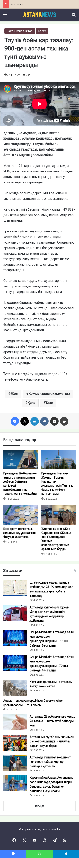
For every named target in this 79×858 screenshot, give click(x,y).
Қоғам (42, 30)
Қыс (49, 403)
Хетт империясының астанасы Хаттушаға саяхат (42, 4)
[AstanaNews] (39, 15)
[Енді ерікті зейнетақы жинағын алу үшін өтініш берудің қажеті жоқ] (20, 515)
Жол (14, 394)
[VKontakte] (44, 421)
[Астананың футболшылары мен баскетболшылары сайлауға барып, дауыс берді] (15, 743)
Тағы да (39, 806)
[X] (24, 421)
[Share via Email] (54, 421)
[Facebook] (15, 421)
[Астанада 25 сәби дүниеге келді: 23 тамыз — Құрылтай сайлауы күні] (15, 722)
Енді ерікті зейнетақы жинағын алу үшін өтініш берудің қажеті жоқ (19, 533)
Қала (31, 403)
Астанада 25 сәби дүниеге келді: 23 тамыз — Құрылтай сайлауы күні (52, 721)
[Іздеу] (74, 16)
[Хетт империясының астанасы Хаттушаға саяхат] (15, 688)
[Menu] (5, 16)
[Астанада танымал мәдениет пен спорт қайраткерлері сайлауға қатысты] (15, 763)
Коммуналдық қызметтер (49, 394)
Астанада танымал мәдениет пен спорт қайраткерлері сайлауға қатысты (50, 762)
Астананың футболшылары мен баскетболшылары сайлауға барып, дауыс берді (52, 741)
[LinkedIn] (34, 421)
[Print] (64, 421)
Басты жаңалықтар (19, 30)
